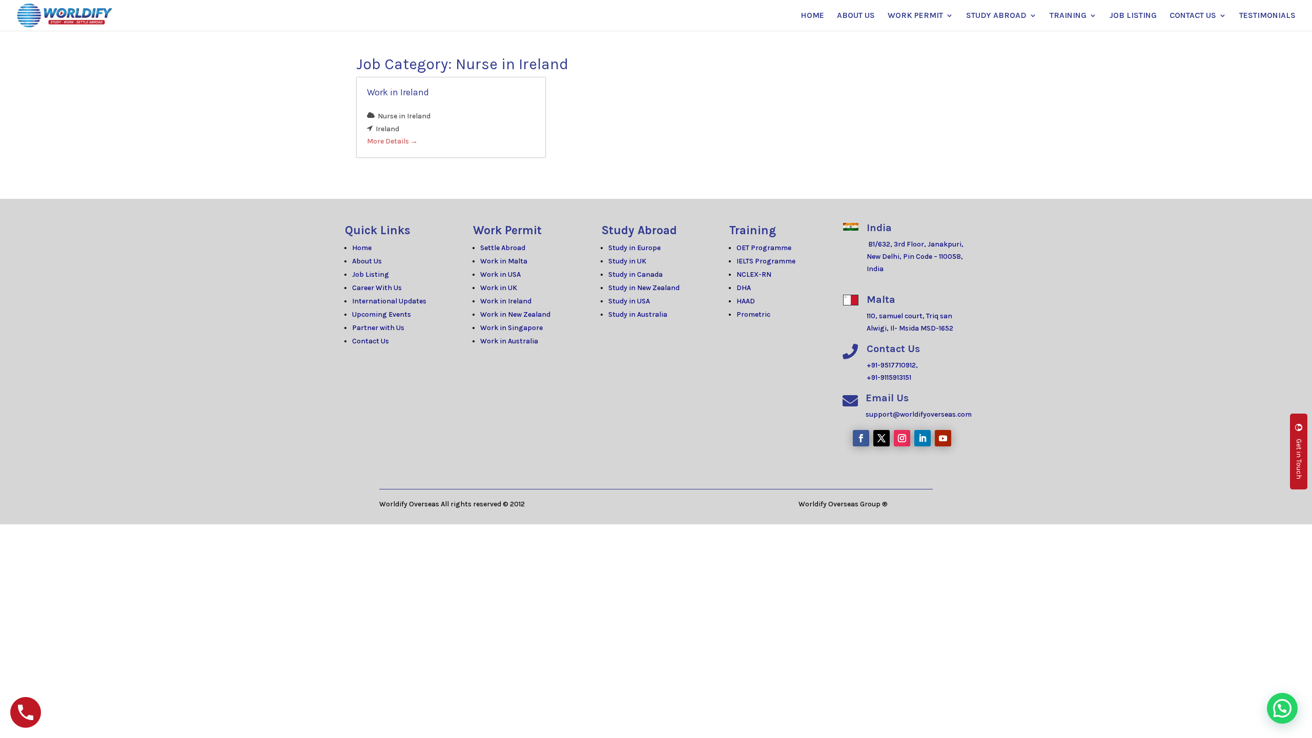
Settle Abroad (502, 247)
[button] (1282, 708)
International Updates (389, 301)
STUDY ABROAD (996, 16)
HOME (812, 16)
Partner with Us (378, 327)
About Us (367, 261)
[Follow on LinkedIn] (922, 438)
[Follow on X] (881, 438)
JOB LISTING (1133, 16)
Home (362, 247)
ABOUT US (856, 16)
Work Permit (507, 230)
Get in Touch (1299, 459)
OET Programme (763, 247)
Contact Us (370, 341)
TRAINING (1068, 16)
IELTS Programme (765, 261)
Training (752, 230)
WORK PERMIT (915, 16)
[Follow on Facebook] (861, 438)
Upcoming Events (381, 314)
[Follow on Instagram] (902, 438)
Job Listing (370, 274)
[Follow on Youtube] (943, 438)
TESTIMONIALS (1267, 16)
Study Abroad (639, 230)
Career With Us (377, 287)
